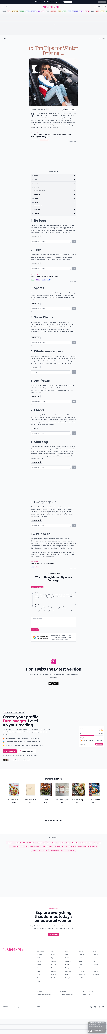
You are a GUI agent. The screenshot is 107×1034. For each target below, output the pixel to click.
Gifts (43, 11)
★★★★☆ (102, 38)
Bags (92, 11)
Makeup (53, 968)
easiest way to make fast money (58, 843)
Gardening (33, 11)
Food (39, 11)
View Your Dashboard (28, 751)
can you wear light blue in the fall (62, 850)
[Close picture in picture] (89, 1023)
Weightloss (53, 11)
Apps (9, 11)
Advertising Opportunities (44, 994)
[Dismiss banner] (74, 635)
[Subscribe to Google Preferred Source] (40, 637)
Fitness (102, 11)
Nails (69, 11)
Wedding (81, 978)
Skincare (87, 11)
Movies (97, 11)
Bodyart (39, 954)
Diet (38, 958)
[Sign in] (104, 6)
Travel (53, 978)
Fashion (4, 11)
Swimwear (96, 974)
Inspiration (75, 11)
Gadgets (53, 961)
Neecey (34, 109)
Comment (35, 630)
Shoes (47, 11)
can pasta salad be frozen (19, 847)
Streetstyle (82, 974)
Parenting (22, 11)
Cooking (81, 954)
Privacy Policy (86, 994)
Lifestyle (95, 964)
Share (73, 109)
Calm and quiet (34, 140)
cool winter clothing (37, 847)
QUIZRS (75, 141)
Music (94, 968)
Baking (81, 951)
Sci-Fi (48, 279)
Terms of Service (42, 998)
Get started (99, 744)
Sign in (34, 755)
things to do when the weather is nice (61, 847)
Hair (94, 961)
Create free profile (9, 751)
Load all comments (37, 587)
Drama (43, 279)
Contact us (40, 991)
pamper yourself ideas (40, 850)
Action (32, 279)
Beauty (95, 951)
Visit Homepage (53, 934)
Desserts (95, 954)
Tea (32, 567)
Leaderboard (83, 744)
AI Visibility (63, 991)
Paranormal (54, 971)
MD (47, 109)
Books (59, 11)
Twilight (67, 978)
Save (66, 109)
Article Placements (88, 991)
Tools (38, 981)
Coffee (36, 567)
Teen (38, 978)
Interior (67, 964)
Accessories (40, 951)
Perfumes (82, 971)
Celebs (67, 954)
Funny (27, 11)
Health (64, 11)
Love (38, 968)
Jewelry (81, 964)
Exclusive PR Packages (66, 994)
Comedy (38, 279)
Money (67, 968)
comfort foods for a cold (15, 843)
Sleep (66, 974)
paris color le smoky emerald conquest (86, 843)
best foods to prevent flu (36, 843)
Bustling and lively (44, 140)
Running (81, 11)
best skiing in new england (87, 847)
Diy (52, 958)
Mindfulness (15, 11)
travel (4, 38)
